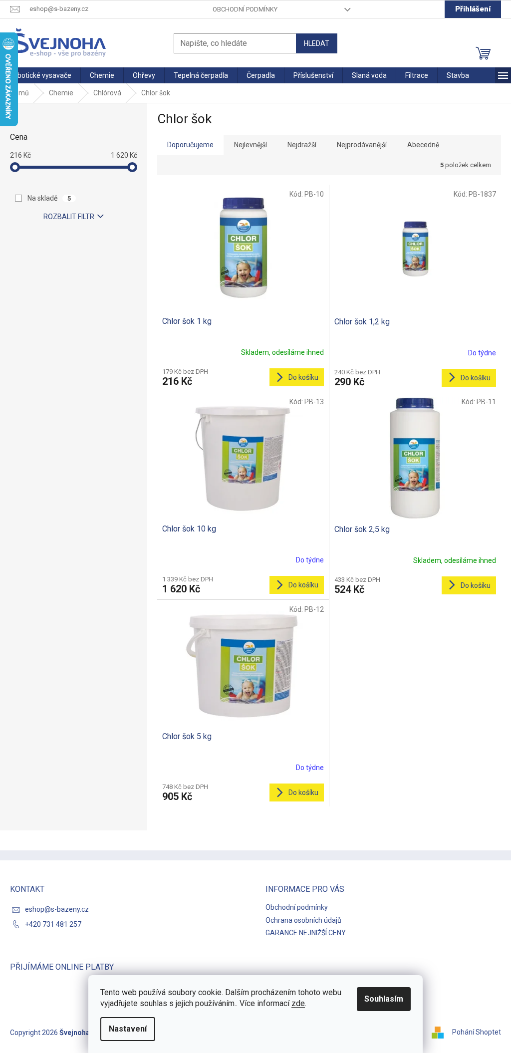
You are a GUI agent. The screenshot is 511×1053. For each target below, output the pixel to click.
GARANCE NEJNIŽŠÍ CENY (305, 933)
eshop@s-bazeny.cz (57, 909)
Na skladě (49, 198)
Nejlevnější (250, 145)
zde (298, 1003)
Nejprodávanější (362, 145)
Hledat (316, 43)
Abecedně (423, 145)
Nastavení (128, 1029)
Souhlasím (383, 999)
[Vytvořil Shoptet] (441, 1032)
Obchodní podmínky (245, 9)
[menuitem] (40, 75)
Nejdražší (301, 145)
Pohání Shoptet (476, 1032)
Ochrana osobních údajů (303, 920)
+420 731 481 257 (53, 924)
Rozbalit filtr (68, 217)
